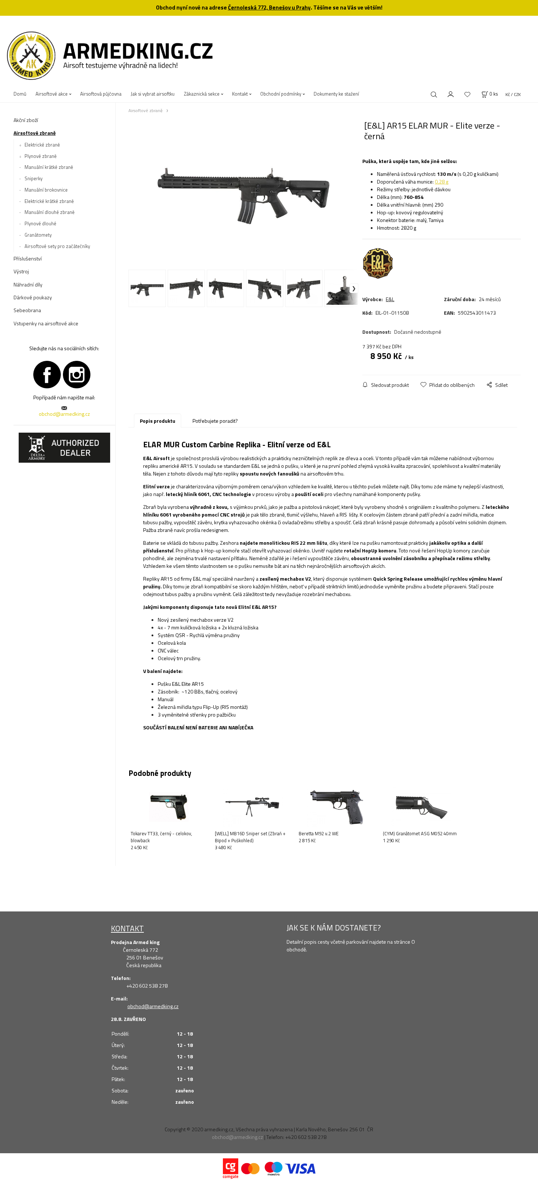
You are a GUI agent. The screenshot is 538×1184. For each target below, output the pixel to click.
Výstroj (21, 271)
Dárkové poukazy (33, 297)
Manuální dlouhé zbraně (50, 212)
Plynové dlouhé (40, 223)
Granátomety (38, 234)
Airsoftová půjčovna (101, 93)
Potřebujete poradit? (215, 421)
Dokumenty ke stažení (336, 93)
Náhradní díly (28, 284)
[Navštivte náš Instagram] (76, 374)
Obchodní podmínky (280, 93)
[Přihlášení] (451, 93)
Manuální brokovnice (46, 189)
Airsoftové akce (52, 93)
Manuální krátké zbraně (49, 167)
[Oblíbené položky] (467, 94)
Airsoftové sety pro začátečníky (57, 246)
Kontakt (240, 93)
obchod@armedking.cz (64, 414)
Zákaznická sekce (202, 93)
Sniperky (33, 178)
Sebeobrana (27, 310)
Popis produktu (157, 421)
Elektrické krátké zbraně (49, 201)
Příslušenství (28, 258)
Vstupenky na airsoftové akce (46, 323)
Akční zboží (26, 120)
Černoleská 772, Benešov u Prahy (269, 7)
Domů (20, 93)
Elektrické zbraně (42, 144)
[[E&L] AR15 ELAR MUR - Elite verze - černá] (243, 194)
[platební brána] (230, 1168)
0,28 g (441, 181)
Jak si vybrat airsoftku (153, 93)
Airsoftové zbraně (35, 133)
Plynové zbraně (41, 156)
